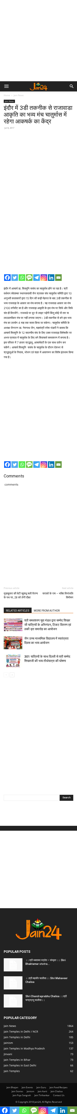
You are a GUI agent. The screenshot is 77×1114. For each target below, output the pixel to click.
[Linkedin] (51, 277)
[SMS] (29, 277)
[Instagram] (44, 277)
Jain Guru (41, 1087)
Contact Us (58, 1095)
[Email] (58, 277)
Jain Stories (17, 1091)
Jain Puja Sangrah (22, 1095)
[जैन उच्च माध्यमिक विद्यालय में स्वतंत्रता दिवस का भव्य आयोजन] (13, 642)
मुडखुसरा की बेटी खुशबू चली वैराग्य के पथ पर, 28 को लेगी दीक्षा (21, 595)
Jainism (30, 1091)
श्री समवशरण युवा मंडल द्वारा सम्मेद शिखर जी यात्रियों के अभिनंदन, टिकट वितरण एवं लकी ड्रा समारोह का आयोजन (47, 625)
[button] (6, 86)
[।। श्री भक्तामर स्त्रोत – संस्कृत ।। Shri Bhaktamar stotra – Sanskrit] (13, 964)
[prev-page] (6, 675)
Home (7, 95)
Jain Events (27, 1087)
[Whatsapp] (22, 277)
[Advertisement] (38, 40)
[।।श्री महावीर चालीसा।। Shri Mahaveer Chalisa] (13, 982)
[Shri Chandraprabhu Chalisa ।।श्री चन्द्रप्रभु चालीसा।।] (13, 1001)
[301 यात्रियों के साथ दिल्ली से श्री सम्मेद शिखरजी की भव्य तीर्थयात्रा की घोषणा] (13, 660)
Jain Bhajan (12, 1087)
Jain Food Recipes (58, 1087)
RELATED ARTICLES (17, 610)
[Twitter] (14, 277)
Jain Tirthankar (42, 1095)
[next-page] (12, 675)
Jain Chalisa (57, 1091)
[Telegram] (36, 277)
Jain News (19, 95)
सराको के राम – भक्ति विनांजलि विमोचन (57, 595)
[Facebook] (7, 277)
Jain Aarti (42, 1091)
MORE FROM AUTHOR (47, 610)
